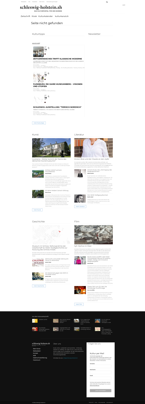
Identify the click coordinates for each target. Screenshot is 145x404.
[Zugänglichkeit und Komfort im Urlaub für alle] (55, 329)
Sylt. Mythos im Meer (83, 246)
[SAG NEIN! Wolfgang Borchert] (80, 198)
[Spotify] (120, 1)
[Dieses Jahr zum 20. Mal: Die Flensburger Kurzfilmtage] (80, 290)
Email (91, 375)
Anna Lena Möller (91, 290)
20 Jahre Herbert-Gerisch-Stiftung (56, 190)
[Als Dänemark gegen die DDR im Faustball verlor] (38, 276)
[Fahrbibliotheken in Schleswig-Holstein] (76, 329)
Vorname (92, 363)
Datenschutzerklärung (94, 385)
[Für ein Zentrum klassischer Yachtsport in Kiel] (97, 321)
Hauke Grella (48, 276)
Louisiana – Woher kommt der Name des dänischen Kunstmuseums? (49, 160)
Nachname (92, 369)
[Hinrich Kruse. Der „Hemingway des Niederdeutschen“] (80, 173)
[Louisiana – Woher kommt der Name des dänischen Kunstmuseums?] (51, 147)
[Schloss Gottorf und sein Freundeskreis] (38, 174)
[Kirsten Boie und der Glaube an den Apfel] (93, 147)
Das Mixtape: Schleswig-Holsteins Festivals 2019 (44, 329)
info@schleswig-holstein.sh (70, 358)
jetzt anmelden (100, 390)
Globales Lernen (43, 319)
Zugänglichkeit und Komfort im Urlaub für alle (65, 329)
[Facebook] (110, 1)
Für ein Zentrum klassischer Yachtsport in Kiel (106, 321)
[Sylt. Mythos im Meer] (93, 234)
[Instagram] (113, 1)
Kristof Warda (48, 173)
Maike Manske (90, 173)
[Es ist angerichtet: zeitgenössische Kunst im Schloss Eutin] (76, 321)
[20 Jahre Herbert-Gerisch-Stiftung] (38, 194)
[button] (107, 2)
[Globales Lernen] (35, 321)
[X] (104, 349)
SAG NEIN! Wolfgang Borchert (97, 195)
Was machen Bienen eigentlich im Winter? (65, 321)
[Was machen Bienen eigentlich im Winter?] (55, 321)
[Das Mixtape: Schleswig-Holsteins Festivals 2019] (35, 329)
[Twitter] (117, 1)
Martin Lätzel (90, 197)
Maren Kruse (48, 192)
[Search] (33, 40)
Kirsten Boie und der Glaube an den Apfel (91, 159)
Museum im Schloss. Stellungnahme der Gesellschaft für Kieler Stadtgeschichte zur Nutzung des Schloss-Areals (49, 248)
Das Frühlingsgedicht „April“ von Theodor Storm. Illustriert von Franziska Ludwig (107, 330)
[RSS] (123, 1)
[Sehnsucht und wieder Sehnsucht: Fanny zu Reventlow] (38, 262)
